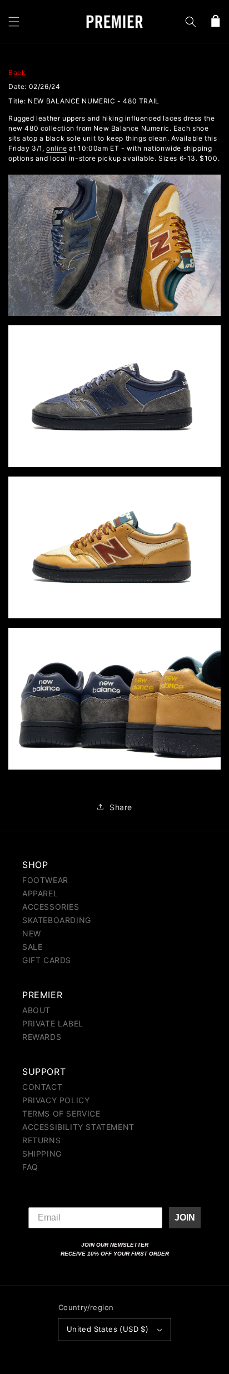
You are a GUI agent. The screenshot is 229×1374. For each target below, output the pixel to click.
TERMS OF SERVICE (61, 1113)
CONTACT (42, 1087)
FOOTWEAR (45, 880)
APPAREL (40, 893)
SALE (32, 946)
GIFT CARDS (46, 960)
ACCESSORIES (50, 906)
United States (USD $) (107, 1329)
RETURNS (41, 1140)
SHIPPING (42, 1153)
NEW (31, 933)
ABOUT (36, 1010)
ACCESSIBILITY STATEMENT (78, 1127)
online (56, 148)
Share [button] (120, 807)
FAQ (30, 1167)
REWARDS (41, 1036)
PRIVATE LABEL (52, 1023)
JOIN (185, 1217)
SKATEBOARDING (56, 920)
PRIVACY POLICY (55, 1100)
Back (17, 72)
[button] (14, 21)
